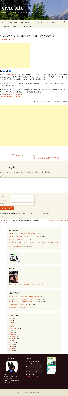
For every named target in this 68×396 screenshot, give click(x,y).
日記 (10, 341)
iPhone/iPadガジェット (28, 22)
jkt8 (41, 299)
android (11, 318)
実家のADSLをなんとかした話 (17, 239)
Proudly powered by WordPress (31, 392)
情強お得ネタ (12, 339)
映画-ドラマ (12, 342)
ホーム (4, 22)
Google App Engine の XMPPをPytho (47, 158)
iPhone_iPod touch (14, 328)
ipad (10, 324)
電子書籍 (11, 351)
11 (38, 366)
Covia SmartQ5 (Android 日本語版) (10, 96)
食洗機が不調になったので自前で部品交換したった (23, 302)
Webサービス (16, 26)
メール (3, 200)
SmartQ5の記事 (8, 75)
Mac (10, 331)
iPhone (11, 326)
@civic (9, 375)
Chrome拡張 (5, 26)
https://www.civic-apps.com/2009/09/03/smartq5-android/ (54, 101)
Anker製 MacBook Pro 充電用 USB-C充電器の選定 (22, 234)
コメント (3, 176)
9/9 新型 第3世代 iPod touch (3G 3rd (21, 155)
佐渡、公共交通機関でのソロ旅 (17, 247)
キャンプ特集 (14, 22)
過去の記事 (27, 26)
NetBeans (11, 332)
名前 (2, 196)
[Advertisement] (15, 55)
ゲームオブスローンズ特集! (46, 22)
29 (31, 374)
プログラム (12, 336)
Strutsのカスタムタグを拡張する (18, 304)
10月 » (38, 376)
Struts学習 (12, 335)
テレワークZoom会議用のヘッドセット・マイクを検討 (24, 236)
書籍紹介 (11, 345)
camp (10, 321)
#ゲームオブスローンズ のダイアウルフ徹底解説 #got (24, 296)
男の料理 (11, 349)
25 (38, 371)
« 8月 (29, 376)
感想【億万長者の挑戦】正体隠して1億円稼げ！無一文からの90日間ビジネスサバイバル (33, 242)
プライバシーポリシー (15, 392)
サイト (2, 204)
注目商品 (12, 39)
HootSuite (11, 322)
